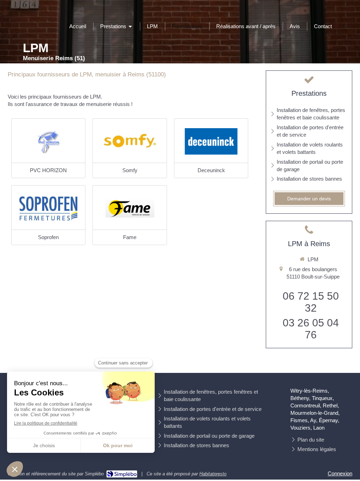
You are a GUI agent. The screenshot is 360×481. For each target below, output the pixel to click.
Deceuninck (211, 170)
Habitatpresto (212, 473)
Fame (129, 237)
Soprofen (48, 237)
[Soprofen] (48, 208)
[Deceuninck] (211, 141)
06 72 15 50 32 (311, 302)
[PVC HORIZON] (48, 141)
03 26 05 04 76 (311, 329)
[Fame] (129, 208)
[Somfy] (129, 141)
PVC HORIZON (48, 170)
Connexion (340, 473)
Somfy (129, 170)
